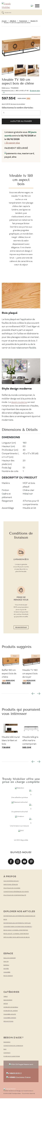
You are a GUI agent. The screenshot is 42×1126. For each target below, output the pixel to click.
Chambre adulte (10, 1014)
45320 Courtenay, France (20, 1077)
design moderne (19, 402)
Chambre (7, 972)
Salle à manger (10, 958)
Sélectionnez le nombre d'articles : (18, 108)
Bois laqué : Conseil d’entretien (16, 934)
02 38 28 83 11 (16, 1073)
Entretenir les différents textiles (17, 923)
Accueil (4, 21)
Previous (5, 47)
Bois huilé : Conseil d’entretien (16, 930)
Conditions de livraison (13, 1045)
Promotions (8, 1021)
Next (37, 47)
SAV (5, 1049)
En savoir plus (21, 627)
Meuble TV (34, 21)
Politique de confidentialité (15, 895)
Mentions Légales (11, 884)
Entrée (6, 968)
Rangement (23, 21)
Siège (6, 1003)
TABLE (6, 996)
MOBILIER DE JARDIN (11, 1011)
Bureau (6, 965)
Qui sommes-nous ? (11, 881)
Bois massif (8, 976)
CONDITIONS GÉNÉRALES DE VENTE (16, 891)
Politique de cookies (12, 888)
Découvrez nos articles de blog (17, 937)
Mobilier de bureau (11, 1007)
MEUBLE (13, 21)
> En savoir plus (12, 143)
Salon (6, 961)
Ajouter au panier (21, 121)
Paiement (7, 1042)
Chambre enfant (10, 1018)
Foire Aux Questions (12, 1056)
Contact (7, 1053)
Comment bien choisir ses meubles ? (18, 926)
